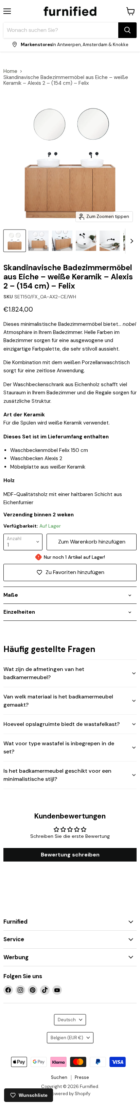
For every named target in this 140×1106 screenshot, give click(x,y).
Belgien (67, 1038)
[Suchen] (127, 30)
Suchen (59, 1077)
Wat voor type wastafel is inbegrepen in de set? (58, 747)
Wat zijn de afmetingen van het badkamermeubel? (43, 673)
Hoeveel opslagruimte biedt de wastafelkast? (61, 724)
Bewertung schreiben (70, 854)
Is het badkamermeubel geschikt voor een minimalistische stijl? (57, 775)
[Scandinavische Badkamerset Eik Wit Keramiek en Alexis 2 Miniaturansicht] (14, 241)
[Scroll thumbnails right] (130, 241)
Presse (82, 1077)
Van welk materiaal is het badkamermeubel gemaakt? (58, 700)
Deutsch (67, 1020)
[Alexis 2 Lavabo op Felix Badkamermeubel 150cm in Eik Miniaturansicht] (86, 241)
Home (10, 71)
